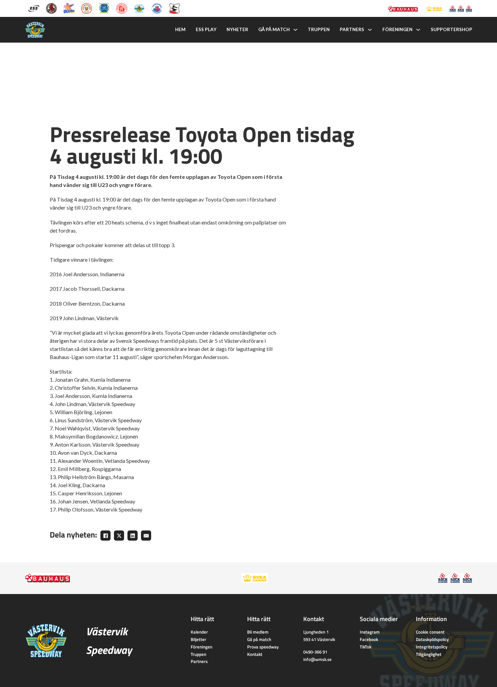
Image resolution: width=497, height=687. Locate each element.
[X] (119, 535)
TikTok (365, 646)
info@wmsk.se (317, 659)
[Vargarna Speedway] (156, 8)
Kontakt (254, 654)
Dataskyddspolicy (432, 639)
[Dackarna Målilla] (69, 8)
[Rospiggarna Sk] (121, 8)
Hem (180, 29)
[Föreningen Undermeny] (418, 29)
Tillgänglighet (429, 654)
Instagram (370, 632)
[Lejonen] (86, 8)
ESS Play (206, 29)
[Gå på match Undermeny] (295, 29)
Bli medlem (257, 632)
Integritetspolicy (431, 646)
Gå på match (274, 29)
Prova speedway (263, 646)
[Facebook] (105, 535)
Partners (352, 29)
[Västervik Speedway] (139, 8)
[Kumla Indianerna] (51, 8)
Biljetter (198, 639)
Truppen (319, 29)
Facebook (369, 639)
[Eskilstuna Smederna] (174, 8)
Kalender (199, 632)
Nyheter (237, 29)
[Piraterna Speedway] (104, 8)
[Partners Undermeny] (370, 29)
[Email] (146, 535)
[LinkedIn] (132, 535)
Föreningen (397, 29)
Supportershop (451, 29)
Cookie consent (430, 632)
